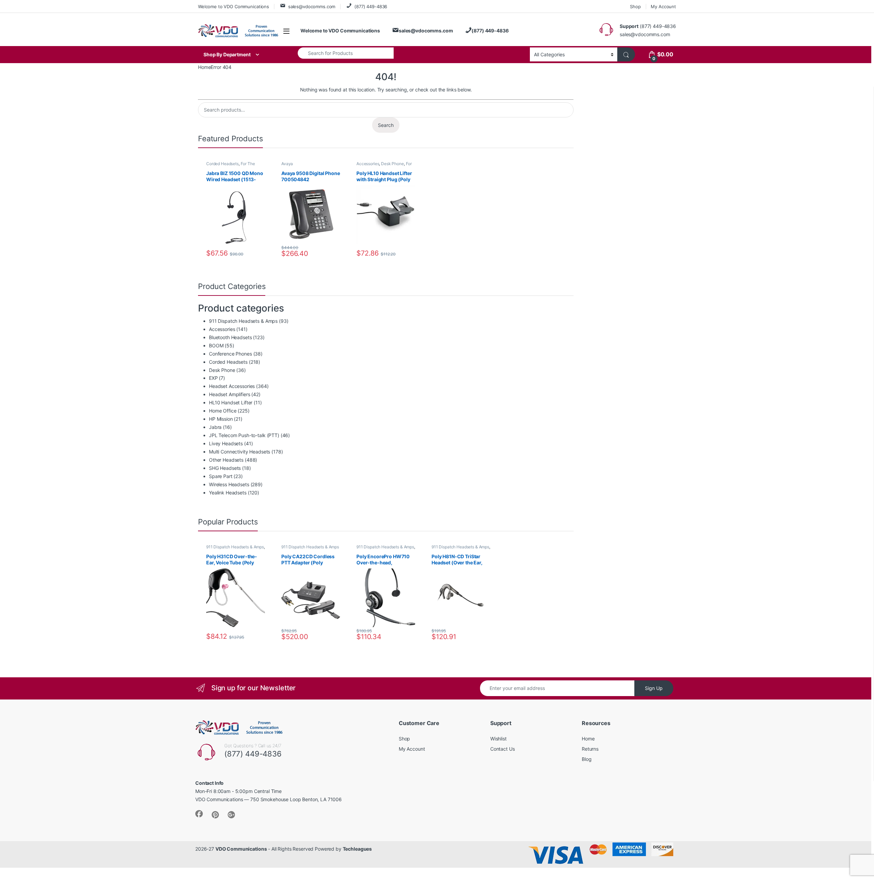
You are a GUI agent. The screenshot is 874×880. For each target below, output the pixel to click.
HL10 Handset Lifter (230, 402)
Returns (590, 749)
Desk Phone (392, 163)
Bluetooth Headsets (230, 337)
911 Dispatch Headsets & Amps (243, 321)
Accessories (367, 163)
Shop (635, 6)
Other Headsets (226, 460)
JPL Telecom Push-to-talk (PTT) (244, 435)
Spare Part (220, 476)
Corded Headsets (222, 163)
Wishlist (498, 738)
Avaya (287, 163)
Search (386, 125)
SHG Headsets (225, 468)
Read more (259, 637)
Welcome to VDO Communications (233, 6)
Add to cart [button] (259, 253)
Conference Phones (230, 354)
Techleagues (357, 849)
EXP (213, 378)
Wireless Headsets (229, 484)
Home (204, 67)
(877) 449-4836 (370, 6)
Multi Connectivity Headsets (239, 452)
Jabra (215, 427)
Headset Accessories (232, 386)
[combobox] (346, 52)
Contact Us (502, 749)
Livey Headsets (226, 443)
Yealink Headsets (227, 492)
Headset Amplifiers (229, 394)
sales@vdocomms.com (311, 6)
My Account (663, 6)
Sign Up (654, 688)
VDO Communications (241, 849)
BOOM (216, 345)
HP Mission (221, 419)
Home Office (222, 411)
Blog (586, 759)
